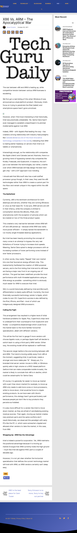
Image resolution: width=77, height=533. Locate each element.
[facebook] (4, 32)
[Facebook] (68, 518)
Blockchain (38, 3)
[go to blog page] (73, 23)
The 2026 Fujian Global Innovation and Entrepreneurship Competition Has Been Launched (69, 83)
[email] (21, 32)
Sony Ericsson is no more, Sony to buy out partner (35, 493)
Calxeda (9, 138)
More (66, 3)
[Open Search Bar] (41, 9)
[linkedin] (17, 32)
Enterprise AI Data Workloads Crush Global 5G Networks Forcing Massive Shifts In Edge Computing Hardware (69, 51)
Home (14, 3)
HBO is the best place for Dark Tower (15, 493)
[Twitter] (64, 518)
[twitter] (12, 32)
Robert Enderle (11, 27)
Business (48, 3)
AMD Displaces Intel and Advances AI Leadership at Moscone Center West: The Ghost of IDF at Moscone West (69, 34)
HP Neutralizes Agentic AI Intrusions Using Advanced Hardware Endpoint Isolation (69, 67)
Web (58, 3)
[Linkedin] (60, 518)
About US (29, 518)
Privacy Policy (21, 518)
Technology (24, 3)
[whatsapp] (8, 32)
